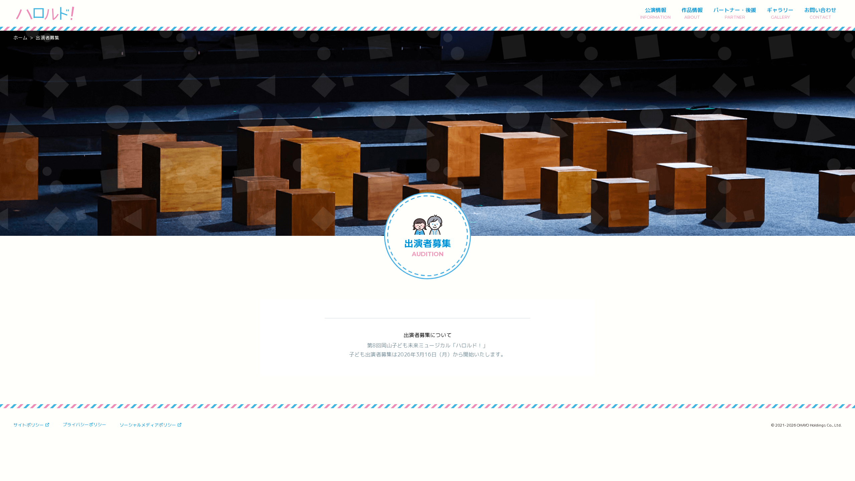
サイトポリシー (28, 425)
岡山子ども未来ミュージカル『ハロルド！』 (45, 13)
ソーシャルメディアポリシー (148, 425)
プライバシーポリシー (84, 425)
